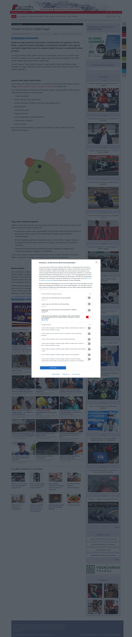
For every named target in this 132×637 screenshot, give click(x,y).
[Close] (97, 263)
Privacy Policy (76, 374)
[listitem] (66, 294)
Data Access (66, 374)
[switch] (88, 298)
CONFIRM (53, 368)
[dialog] (66, 318)
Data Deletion (56, 374)
